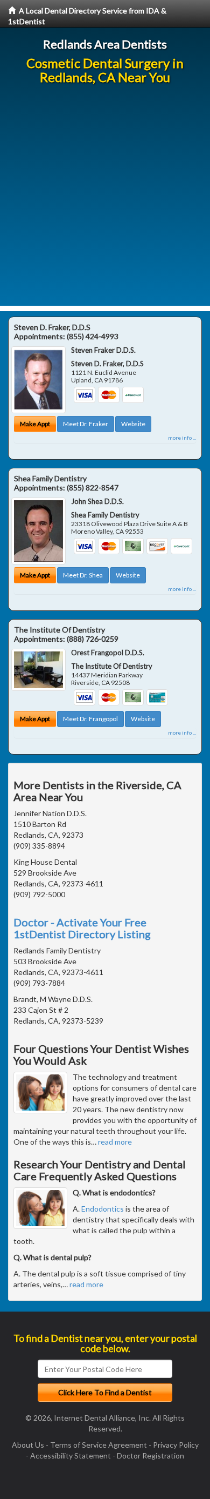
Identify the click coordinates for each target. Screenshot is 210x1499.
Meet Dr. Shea (83, 575)
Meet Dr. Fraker (85, 424)
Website (133, 424)
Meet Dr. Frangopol (90, 719)
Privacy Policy (176, 1444)
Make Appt (35, 424)
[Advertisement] (105, 200)
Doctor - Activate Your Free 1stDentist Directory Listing (82, 928)
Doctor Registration (150, 1455)
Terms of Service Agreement (98, 1444)
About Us (28, 1444)
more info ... (182, 437)
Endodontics (102, 1208)
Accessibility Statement (70, 1455)
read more (115, 1141)
